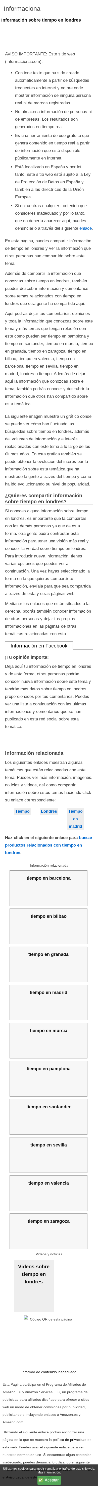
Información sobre (41, 20)
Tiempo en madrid (75, 819)
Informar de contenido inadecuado (49, 1372)
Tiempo (22, 811)
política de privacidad (69, 1440)
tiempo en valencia (48, 1183)
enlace (85, 228)
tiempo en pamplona (49, 1068)
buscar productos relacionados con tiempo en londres (48, 845)
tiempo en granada (48, 954)
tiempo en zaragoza (49, 1221)
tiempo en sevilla (48, 1144)
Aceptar (52, 1480)
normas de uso (29, 1455)
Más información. (49, 1472)
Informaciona (22, 8)
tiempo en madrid (48, 992)
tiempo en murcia (48, 1030)
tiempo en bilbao (49, 916)
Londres (49, 811)
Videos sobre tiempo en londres (34, 1274)
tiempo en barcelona (49, 878)
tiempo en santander (48, 1106)
